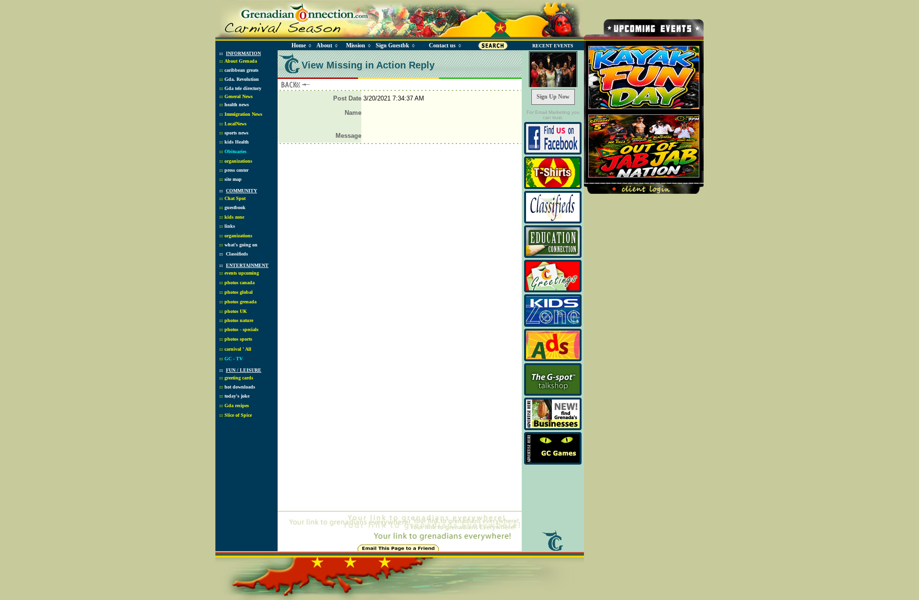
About (324, 45)
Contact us (442, 45)
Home (298, 45)
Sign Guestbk (394, 45)
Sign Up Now (553, 96)
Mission (355, 45)
